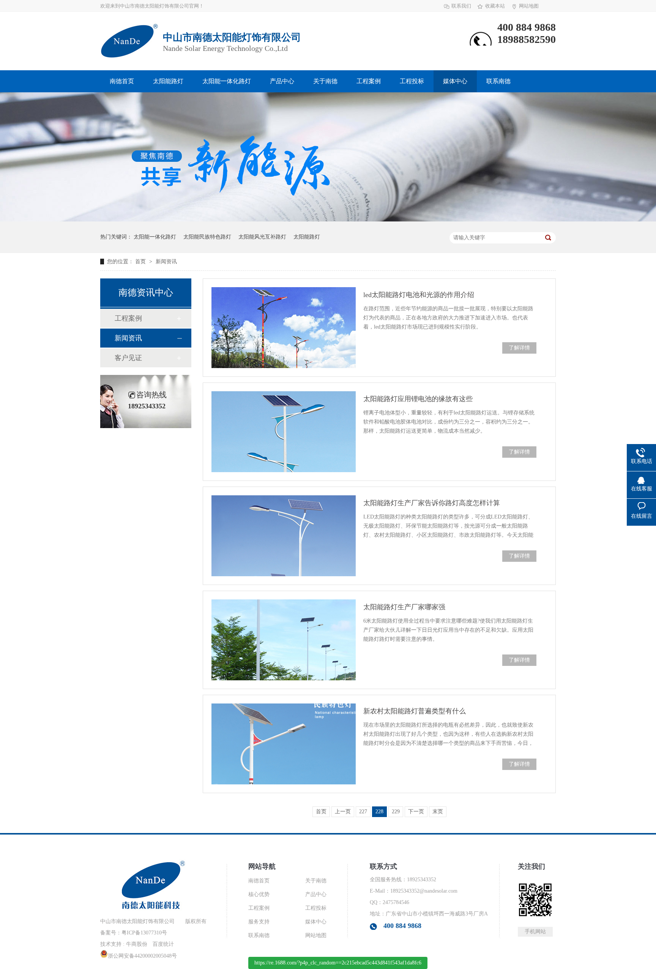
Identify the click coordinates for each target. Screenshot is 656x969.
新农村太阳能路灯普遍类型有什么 (414, 711)
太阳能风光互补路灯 (262, 237)
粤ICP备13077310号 (144, 933)
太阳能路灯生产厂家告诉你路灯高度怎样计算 (431, 503)
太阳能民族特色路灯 (207, 237)
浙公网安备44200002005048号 (142, 956)
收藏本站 (495, 6)
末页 (437, 811)
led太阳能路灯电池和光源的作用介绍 (418, 295)
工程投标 (412, 81)
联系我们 (461, 6)
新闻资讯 (166, 261)
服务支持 (259, 922)
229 (396, 811)
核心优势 (259, 894)
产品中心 (282, 81)
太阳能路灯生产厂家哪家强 (404, 607)
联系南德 (498, 81)
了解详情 (519, 348)
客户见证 (128, 358)
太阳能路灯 (168, 81)
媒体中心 (455, 81)
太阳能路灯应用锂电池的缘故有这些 (418, 399)
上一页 (343, 811)
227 (363, 811)
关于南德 (325, 81)
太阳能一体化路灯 (226, 81)
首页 (141, 261)
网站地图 (529, 6)
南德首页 (122, 81)
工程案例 (368, 81)
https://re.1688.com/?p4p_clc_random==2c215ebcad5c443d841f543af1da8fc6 (337, 963)
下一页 (416, 811)
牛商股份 (136, 944)
